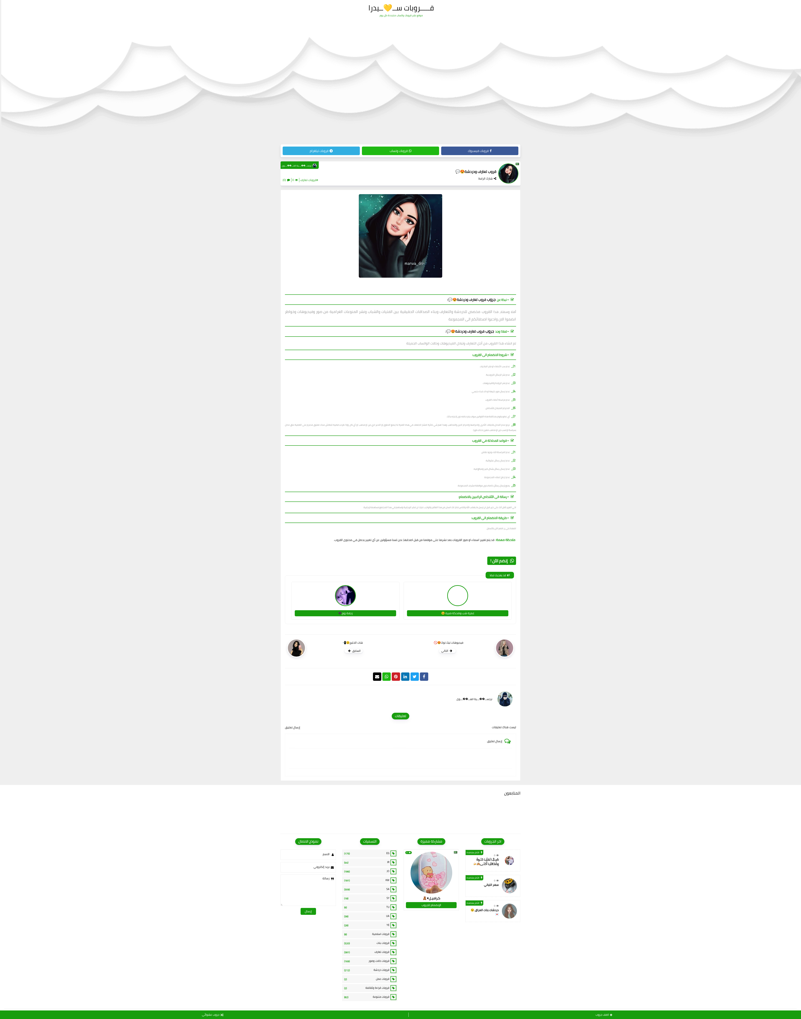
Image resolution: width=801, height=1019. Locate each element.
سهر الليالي (491, 884)
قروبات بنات (366, 943)
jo (366, 871)
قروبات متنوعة (366, 997)
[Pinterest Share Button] (405, 676)
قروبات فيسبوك (478, 151)
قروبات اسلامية (366, 934)
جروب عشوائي (210, 1014)
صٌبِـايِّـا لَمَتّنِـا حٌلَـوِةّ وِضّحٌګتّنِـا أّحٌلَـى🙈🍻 (486, 862)
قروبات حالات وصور (366, 961)
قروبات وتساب (399, 151)
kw (366, 880)
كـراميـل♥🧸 (431, 898)
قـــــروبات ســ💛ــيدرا (401, 8)
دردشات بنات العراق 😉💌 (485, 912)
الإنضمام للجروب (431, 905)
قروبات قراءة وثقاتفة (366, 988)
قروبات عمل (366, 979)
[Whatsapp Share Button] (386, 676)
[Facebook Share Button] (424, 676)
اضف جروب (602, 1014)
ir (366, 862)
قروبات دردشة (366, 970)
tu (366, 907)
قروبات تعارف (366, 952)
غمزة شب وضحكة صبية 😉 (457, 613)
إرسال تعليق (292, 727)
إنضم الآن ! (499, 561)
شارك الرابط (486, 178)
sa (366, 889)
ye (366, 925)
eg (366, 853)
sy (366, 898)
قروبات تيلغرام (319, 151)
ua (366, 916)
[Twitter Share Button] (415, 676)
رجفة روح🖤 (345, 613)
